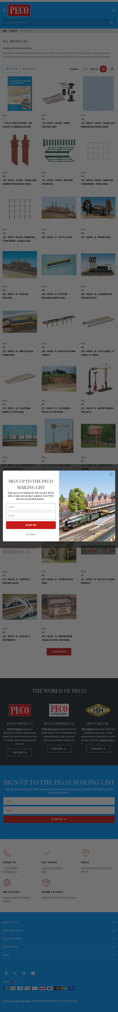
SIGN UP (31, 525)
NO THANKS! (31, 534)
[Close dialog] (111, 474)
